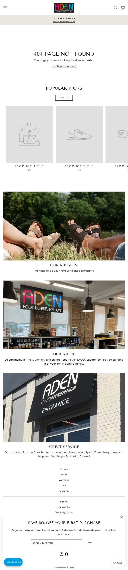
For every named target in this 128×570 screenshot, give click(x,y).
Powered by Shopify (64, 567)
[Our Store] (64, 314)
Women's (64, 479)
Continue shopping (64, 66)
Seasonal (64, 490)
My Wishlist (64, 506)
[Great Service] (64, 407)
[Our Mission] (64, 226)
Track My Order (64, 512)
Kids (64, 485)
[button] (13, 562)
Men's (64, 474)
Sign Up (64, 501)
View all (64, 97)
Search (64, 469)
